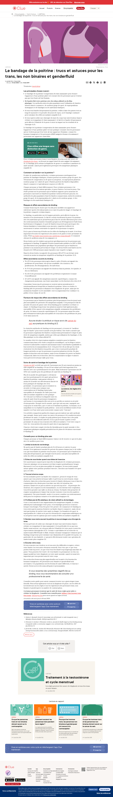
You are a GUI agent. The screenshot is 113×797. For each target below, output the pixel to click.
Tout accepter (104, 789)
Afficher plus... (29, 635)
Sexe (44, 779)
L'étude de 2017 (29, 365)
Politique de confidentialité (49, 795)
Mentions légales (60, 771)
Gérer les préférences (104, 793)
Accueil (42, 8)
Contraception (46, 774)
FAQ (37, 771)
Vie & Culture (31, 14)
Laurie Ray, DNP (17, 737)
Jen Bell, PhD (10, 81)
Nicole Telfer (18, 81)
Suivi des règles (39, 774)
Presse (29, 774)
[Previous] (96, 740)
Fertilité (45, 776)
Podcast (30, 776)
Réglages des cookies (61, 779)
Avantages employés (73, 771)
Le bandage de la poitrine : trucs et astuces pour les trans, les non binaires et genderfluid (44, 15)
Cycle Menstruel (47, 772)
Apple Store (72, 603)
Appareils (38, 781)
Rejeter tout (93, 789)
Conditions (58, 777)
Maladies (45, 777)
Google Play (72, 607)
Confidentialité (59, 772)
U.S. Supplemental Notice (62, 776)
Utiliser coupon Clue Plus (12, 784)
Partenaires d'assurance (73, 772)
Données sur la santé (61, 774)
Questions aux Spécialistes (49, 771)
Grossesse (38, 777)
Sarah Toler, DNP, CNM (67, 395)
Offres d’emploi (31, 772)
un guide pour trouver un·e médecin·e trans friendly (52, 236)
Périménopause (39, 779)
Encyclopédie (68, 8)
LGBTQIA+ (41, 14)
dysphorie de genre (31, 161)
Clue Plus (80, 8)
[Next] (100, 740)
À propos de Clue (32, 771)
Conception (39, 776)
